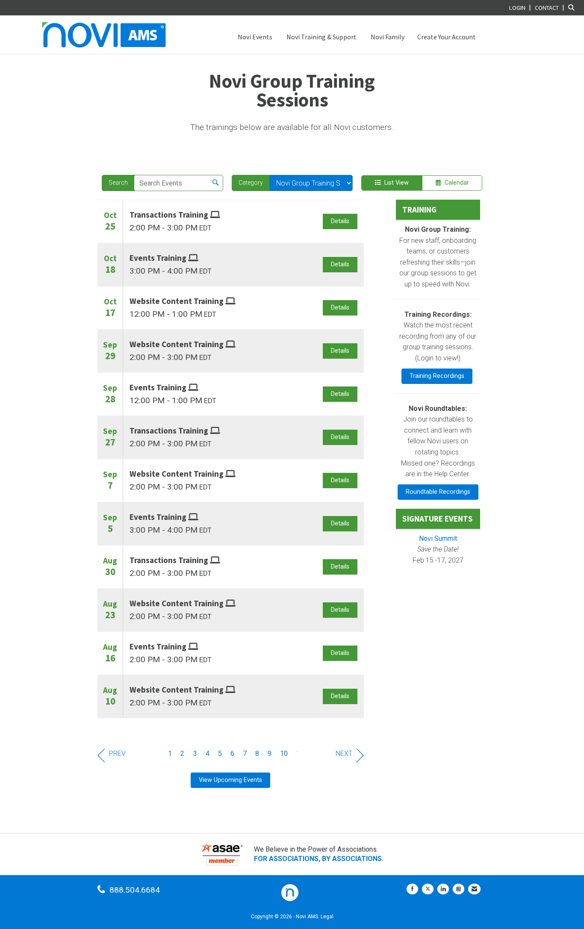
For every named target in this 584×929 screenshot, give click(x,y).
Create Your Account (446, 36)
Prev (117, 753)
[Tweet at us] (428, 889)
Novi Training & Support (321, 36)
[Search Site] (573, 7)
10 (284, 753)
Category (251, 182)
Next (344, 753)
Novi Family (386, 36)
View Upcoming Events (230, 780)
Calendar (455, 182)
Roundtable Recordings (438, 491)
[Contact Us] (474, 889)
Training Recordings (437, 376)
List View (395, 182)
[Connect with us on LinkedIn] (443, 889)
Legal (327, 917)
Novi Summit (438, 538)
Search (118, 182)
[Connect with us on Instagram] (458, 889)
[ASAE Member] (222, 854)
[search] (215, 183)
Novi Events (254, 36)
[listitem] (521, 7)
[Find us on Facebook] (412, 889)
